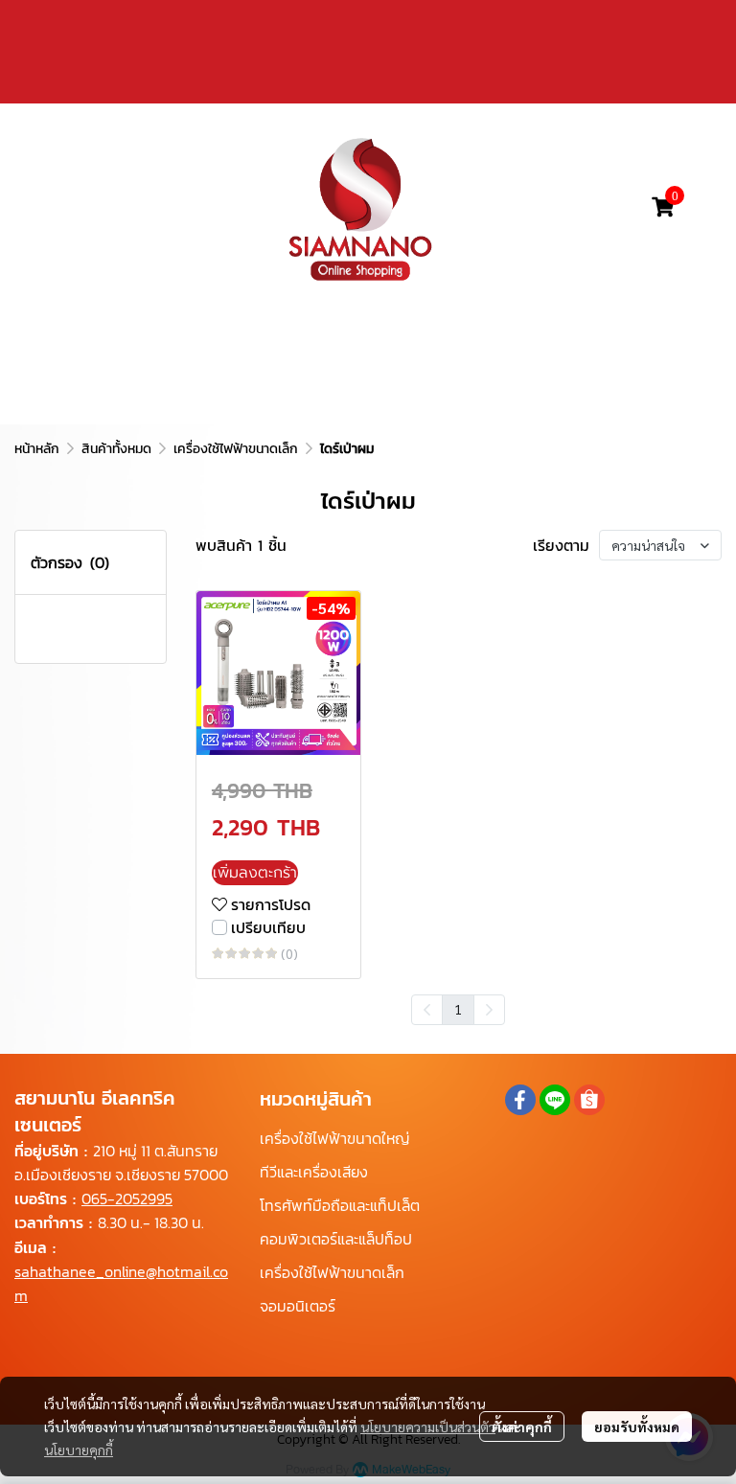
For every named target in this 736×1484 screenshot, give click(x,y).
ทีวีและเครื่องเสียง (314, 1171)
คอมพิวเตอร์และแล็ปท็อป (336, 1238)
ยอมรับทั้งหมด (636, 1426)
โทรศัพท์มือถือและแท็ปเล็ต (340, 1205)
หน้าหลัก (36, 449)
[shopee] (589, 1099)
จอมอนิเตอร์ (297, 1305)
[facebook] (520, 1099)
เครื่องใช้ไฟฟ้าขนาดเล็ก (235, 449)
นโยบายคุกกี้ (78, 1449)
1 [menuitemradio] (458, 1008)
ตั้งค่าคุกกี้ (522, 1426)
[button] (556, 207)
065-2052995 (126, 1198)
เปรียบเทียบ (268, 927)
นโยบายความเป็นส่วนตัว (427, 1426)
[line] (555, 1099)
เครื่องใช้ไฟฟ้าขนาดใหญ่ (334, 1138)
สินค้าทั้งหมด (116, 449)
